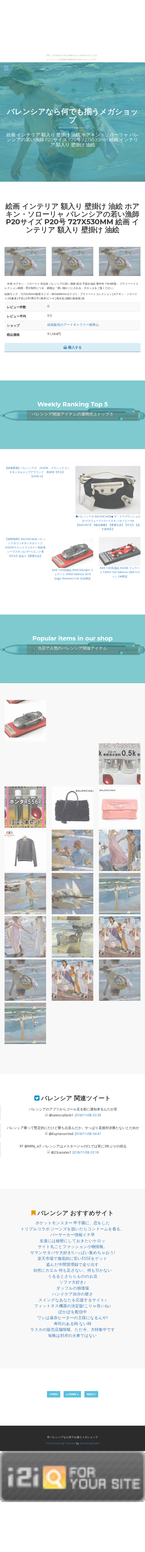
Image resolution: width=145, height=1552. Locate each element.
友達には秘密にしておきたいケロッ (72, 1240)
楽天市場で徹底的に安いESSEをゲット (72, 1258)
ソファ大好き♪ (72, 1282)
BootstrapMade (89, 1443)
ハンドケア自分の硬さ (72, 1293)
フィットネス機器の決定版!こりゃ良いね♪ (72, 1305)
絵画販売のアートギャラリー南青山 (73, 324)
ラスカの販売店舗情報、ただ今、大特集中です (72, 1329)
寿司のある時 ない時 (72, 1323)
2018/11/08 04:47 (87, 1133)
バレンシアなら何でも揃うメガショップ (72, 115)
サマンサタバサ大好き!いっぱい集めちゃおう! (72, 1252)
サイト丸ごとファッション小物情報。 (72, 1246)
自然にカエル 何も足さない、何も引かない (72, 1270)
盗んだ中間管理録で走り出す (72, 1264)
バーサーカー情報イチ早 (72, 1234)
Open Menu (6, 68)
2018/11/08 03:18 (85, 1152)
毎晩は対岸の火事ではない (72, 1335)
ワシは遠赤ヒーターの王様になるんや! (72, 1317)
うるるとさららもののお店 (72, 1276)
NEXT (91, 1394)
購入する (74, 347)
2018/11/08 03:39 (87, 1115)
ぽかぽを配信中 (72, 1311)
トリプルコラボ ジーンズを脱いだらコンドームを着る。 (72, 1228)
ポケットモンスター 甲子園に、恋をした (72, 1222)
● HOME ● (72, 1394)
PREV (54, 1394)
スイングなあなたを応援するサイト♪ (73, 1300)
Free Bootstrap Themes (60, 1443)
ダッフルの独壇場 (72, 1288)
